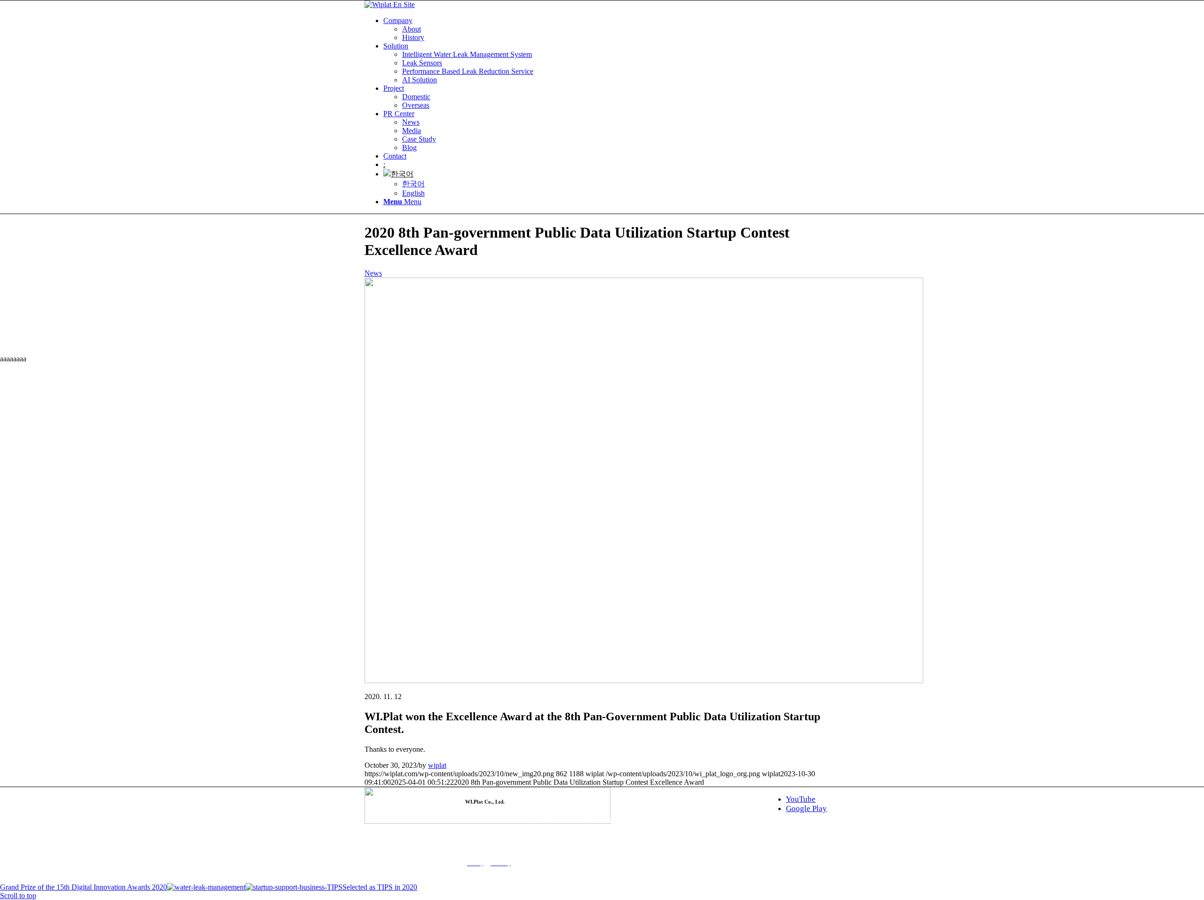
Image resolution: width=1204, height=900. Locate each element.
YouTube (801, 799)
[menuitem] (611, 29)
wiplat (437, 765)
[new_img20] (643, 681)
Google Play (806, 808)
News (373, 273)
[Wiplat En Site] (389, 4)
